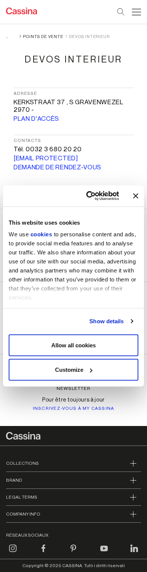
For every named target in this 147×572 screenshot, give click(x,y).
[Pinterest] (73, 552)
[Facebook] (43, 552)
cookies (41, 234)
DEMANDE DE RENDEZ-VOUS (57, 167)
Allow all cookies (73, 345)
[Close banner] (135, 195)
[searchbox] (121, 12)
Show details (106, 321)
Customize (69, 370)
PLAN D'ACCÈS (36, 119)
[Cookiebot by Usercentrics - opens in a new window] (89, 196)
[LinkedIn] (134, 552)
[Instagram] (13, 552)
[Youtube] (104, 552)
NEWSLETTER (74, 388)
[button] (135, 12)
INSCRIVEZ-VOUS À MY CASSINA (73, 408)
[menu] (136, 12)
